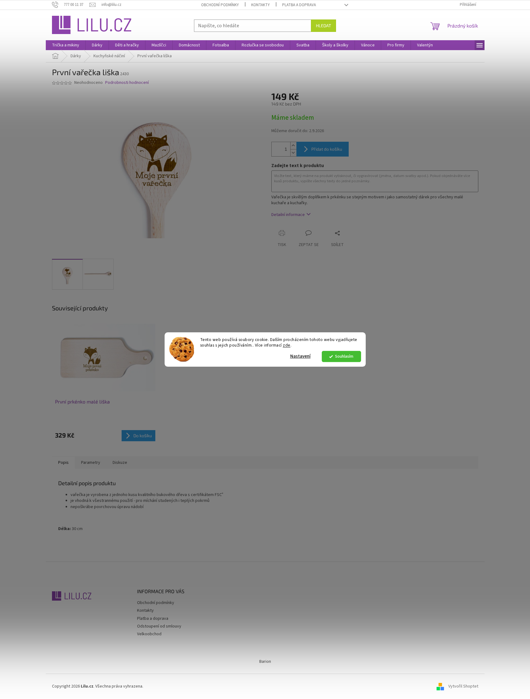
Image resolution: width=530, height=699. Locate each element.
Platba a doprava (299, 5)
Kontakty (260, 5)
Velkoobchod (149, 634)
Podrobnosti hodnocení (127, 83)
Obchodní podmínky (220, 5)
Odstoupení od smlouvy (159, 626)
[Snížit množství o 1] (293, 152)
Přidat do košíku (326, 149)
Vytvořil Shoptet (463, 686)
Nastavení (300, 356)
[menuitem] (65, 45)
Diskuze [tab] (120, 463)
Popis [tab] (63, 463)
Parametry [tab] (90, 463)
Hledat (323, 25)
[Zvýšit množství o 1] (293, 145)
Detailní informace (288, 215)
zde (287, 345)
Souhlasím (344, 356)
